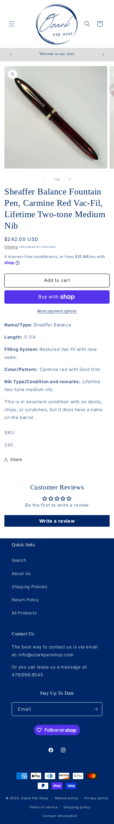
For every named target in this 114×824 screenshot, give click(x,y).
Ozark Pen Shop (34, 798)
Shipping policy (77, 807)
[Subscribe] (95, 709)
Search (19, 560)
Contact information (60, 816)
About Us (21, 573)
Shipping (11, 246)
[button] (11, 23)
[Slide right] (69, 179)
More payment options (57, 311)
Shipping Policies (29, 586)
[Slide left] (44, 179)
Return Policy (25, 599)
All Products (24, 612)
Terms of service (43, 807)
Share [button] (16, 459)
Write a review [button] (57, 521)
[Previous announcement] (10, 54)
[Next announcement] (103, 54)
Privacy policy (96, 798)
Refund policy (66, 798)
